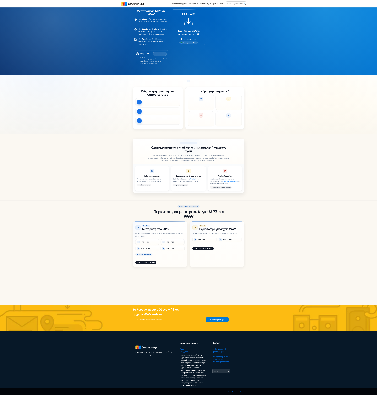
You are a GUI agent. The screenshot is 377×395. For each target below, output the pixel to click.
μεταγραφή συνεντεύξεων (230, 181)
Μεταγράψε (193, 4)
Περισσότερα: (252, 4)
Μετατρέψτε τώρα (217, 320)
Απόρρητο (184, 352)
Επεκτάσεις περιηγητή (220, 362)
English (216, 371)
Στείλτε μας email (219, 349)
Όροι (182, 349)
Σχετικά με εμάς (218, 352)
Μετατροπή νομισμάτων (209, 4)
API (221, 4)
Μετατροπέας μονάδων (221, 357)
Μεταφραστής (217, 359)
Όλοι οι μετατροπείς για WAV (203, 248)
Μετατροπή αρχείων (179, 4)
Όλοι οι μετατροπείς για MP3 (146, 262)
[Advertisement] (188, 289)
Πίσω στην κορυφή (234, 391)
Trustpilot (193, 179)
